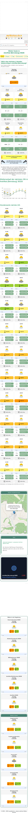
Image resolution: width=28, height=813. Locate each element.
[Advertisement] (14, 16)
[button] (14, 512)
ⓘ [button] (25, 532)
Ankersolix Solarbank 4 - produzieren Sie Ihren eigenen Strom (12, 543)
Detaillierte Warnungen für (14, 507)
